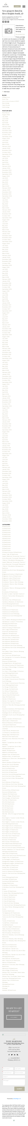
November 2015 (6, 354)
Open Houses (6, 105)
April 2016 (5, 344)
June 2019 (5, 271)
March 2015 (5, 370)
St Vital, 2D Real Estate (8, 899)
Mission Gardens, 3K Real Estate (11, 762)
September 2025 (7, 136)
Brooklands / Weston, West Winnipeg (12, 582)
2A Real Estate (6, 528)
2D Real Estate (6, 532)
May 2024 (5, 160)
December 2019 (6, 259)
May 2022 (5, 204)
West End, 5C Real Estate (9, 946)
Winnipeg (4, 982)
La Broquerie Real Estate (9, 725)
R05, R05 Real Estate (8, 804)
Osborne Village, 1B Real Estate (11, 796)
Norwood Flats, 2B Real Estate (10, 790)
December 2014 (6, 376)
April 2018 (5, 299)
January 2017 (6, 327)
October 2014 (6, 380)
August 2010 (5, 479)
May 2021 (5, 226)
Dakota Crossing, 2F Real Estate (11, 627)
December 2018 (6, 283)
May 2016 (5, 342)
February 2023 (6, 188)
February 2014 (6, 396)
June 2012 (5, 436)
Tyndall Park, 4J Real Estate (10, 923)
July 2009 (5, 505)
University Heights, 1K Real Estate (11, 927)
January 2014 (6, 398)
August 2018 (5, 291)
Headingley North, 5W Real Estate (11, 713)
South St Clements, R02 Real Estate (12, 871)
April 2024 (5, 162)
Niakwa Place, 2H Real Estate (10, 766)
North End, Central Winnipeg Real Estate (13, 774)
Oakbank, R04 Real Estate (9, 794)
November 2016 (6, 331)
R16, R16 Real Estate (7, 806)
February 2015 (6, 372)
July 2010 (5, 481)
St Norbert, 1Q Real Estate (9, 895)
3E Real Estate (6, 534)
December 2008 (7, 519)
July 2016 (5, 338)
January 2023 (6, 190)
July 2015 (5, 362)
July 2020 (5, 245)
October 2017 (6, 309)
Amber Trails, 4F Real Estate (10, 554)
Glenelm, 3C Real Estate (9, 699)
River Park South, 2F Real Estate (11, 833)
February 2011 (6, 467)
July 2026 (5, 117)
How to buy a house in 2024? (10, 101)
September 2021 (7, 218)
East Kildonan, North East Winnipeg (12, 645)
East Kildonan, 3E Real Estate (10, 643)
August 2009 (6, 503)
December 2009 (7, 495)
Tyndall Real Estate (7, 925)
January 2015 (6, 374)
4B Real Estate (6, 538)
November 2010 (6, 473)
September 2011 (6, 453)
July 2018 (4, 293)
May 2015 (5, 366)
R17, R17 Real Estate (7, 808)
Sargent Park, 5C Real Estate (10, 857)
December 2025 (7, 130)
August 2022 (6, 198)
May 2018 (5, 297)
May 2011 (4, 461)
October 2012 (6, 428)
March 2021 (5, 229)
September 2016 (7, 334)
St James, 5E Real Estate (9, 891)
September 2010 (7, 477)
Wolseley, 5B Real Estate (9, 990)
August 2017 (5, 313)
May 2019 (5, 273)
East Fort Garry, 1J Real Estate (10, 637)
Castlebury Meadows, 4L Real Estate (12, 602)
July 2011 (4, 457)
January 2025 (6, 148)
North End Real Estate (8, 768)
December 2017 (6, 305)
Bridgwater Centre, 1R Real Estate (11, 576)
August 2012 (5, 432)
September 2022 (7, 196)
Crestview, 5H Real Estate (9, 625)
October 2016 (6, 333)
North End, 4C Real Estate (9, 772)
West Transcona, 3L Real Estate (11, 960)
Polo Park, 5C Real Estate (9, 800)
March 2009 (5, 513)
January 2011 (5, 469)
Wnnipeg (4, 988)
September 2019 (7, 265)
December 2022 (6, 192)
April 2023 (5, 184)
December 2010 (6, 471)
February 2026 (6, 126)
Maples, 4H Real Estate (8, 750)
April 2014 (5, 392)
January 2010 (6, 493)
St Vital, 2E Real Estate (8, 901)
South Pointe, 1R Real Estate (10, 869)
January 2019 (6, 281)
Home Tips (5, 99)
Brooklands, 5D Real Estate (10, 592)
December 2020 (7, 235)
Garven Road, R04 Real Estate (10, 695)
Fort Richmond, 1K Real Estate (10, 677)
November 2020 (7, 237)
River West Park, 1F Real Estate (10, 836)
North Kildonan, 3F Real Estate (10, 782)
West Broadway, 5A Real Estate (11, 933)
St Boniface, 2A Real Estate (10, 885)
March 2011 (5, 465)
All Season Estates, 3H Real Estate (12, 552)
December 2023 (6, 170)
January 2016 (6, 350)
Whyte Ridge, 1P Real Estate (10, 970)
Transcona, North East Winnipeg (11, 915)
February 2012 (6, 444)
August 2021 (5, 220)
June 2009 (5, 507)
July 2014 (5, 386)
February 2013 (6, 420)
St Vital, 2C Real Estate (8, 897)
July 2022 (5, 200)
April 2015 (5, 368)
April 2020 (5, 251)
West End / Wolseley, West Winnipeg (12, 939)
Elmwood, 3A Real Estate (9, 661)
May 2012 (5, 438)
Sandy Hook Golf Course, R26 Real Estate (14, 855)
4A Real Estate (6, 536)
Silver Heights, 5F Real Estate (10, 865)
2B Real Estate (6, 530)
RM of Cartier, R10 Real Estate (10, 841)
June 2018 (5, 295)
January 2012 (6, 446)
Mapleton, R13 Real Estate (9, 752)
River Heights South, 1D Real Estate (15, 19)
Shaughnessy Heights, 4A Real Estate (12, 861)
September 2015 (7, 358)
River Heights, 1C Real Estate (10, 830)
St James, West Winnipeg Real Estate (12, 893)
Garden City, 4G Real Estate (10, 693)
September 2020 (7, 241)
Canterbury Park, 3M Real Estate (11, 600)
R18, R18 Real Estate (7, 810)
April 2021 (5, 227)
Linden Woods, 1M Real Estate (10, 730)
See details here (20, 34)
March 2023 (5, 186)
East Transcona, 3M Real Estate (11, 655)
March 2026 (5, 124)
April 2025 (5, 142)
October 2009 (6, 499)
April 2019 (5, 275)
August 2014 (5, 384)
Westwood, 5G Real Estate (10, 968)
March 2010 (5, 489)
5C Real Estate (6, 544)
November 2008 (7, 521)
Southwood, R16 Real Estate (10, 881)
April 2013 (5, 416)
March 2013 (5, 418)
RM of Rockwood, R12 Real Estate (11, 845)
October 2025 (6, 134)
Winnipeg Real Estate (8, 984)
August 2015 (5, 360)
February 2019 (6, 279)
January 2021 (6, 233)
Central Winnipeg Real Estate (10, 604)
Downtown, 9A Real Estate (9, 631)
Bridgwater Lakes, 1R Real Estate (11, 578)
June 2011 (5, 459)
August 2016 (5, 336)
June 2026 (5, 119)
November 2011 (6, 449)
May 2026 (5, 120)
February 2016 (6, 348)
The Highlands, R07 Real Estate (11, 913)
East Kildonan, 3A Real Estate (10, 639)
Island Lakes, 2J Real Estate (10, 721)
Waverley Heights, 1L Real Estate (11, 931)
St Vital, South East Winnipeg (10, 903)
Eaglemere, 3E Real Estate (9, 633)
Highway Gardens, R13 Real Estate (11, 719)
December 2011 (6, 447)
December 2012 (6, 424)
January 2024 (6, 168)
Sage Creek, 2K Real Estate (9, 853)
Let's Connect (13, 1017)
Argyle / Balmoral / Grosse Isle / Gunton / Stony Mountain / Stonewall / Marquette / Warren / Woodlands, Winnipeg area (13, 558)
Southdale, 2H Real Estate (9, 879)
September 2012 (7, 430)
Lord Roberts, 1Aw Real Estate (10, 732)
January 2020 (6, 257)
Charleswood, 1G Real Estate (10, 612)
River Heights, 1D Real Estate (10, 832)
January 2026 (6, 128)
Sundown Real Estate (8, 911)
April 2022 (5, 206)
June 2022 (5, 202)
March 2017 (5, 323)
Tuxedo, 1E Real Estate (8, 921)
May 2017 (5, 319)
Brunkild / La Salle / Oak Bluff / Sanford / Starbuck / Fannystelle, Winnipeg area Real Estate (13, 596)
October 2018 (6, 287)
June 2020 (5, 247)
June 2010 (5, 483)
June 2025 (5, 140)
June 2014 (5, 388)
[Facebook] (9, 1055)
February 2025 (6, 146)
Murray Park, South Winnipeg (10, 764)
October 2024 (6, 152)
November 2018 (6, 285)
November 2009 (7, 497)
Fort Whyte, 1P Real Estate (9, 691)
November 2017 (6, 307)
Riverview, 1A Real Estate (9, 839)
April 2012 (5, 440)
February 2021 (6, 231)
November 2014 (6, 378)
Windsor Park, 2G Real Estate (10, 980)
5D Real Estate (6, 546)
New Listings (5, 103)
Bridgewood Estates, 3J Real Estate (12, 574)
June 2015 (5, 364)
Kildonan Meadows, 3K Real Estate (12, 723)
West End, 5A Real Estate (9, 945)
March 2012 (5, 441)
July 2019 (5, 269)
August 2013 (5, 408)
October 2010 (6, 475)
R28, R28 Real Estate (8, 812)
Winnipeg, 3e (5, 986)
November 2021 (6, 214)
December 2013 (6, 400)
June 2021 (5, 224)
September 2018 (7, 289)
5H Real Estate (6, 548)
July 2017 (5, 315)
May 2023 (5, 182)
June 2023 (5, 180)
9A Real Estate (6, 550)
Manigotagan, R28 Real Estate (10, 734)
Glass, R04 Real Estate (8, 697)
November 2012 (6, 426)
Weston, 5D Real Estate (9, 962)
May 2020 (5, 249)
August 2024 (6, 156)
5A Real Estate (6, 542)
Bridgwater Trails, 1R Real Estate (11, 580)
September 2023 (7, 174)
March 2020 (5, 253)
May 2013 (5, 414)
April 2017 (5, 321)
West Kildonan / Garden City (10, 948)
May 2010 (5, 485)
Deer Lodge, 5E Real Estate (10, 629)
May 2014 (5, 390)
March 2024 (5, 164)
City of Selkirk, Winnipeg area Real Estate (13, 619)
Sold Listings (5, 107)
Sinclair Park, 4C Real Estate (10, 867)
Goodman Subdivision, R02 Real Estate (13, 709)
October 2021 (6, 216)
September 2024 (7, 154)
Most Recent (6, 113)
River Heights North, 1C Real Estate (12, 826)
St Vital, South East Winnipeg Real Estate (14, 905)
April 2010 (5, 487)
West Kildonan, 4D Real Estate (10, 958)
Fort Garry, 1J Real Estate (9, 675)
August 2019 (5, 267)
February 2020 (6, 255)
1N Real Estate (6, 526)
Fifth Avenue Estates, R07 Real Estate (13, 665)
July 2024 (5, 158)
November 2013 (6, 402)
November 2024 (7, 150)
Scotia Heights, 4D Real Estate (11, 859)
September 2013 (7, 406)
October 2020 (6, 239)
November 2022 (6, 194)
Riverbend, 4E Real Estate (9, 838)
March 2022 (5, 208)
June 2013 (5, 412)
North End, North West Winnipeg (11, 776)
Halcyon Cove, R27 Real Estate (11, 711)
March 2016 (5, 346)
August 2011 (5, 455)
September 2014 (7, 382)
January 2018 (6, 303)
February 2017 (6, 325)
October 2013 (6, 404)
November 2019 (6, 261)
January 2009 (6, 517)
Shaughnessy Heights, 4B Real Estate (12, 863)
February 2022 (6, 210)
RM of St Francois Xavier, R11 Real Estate (13, 847)
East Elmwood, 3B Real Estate (10, 635)
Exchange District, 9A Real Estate (11, 663)
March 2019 (5, 277)
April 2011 (4, 463)
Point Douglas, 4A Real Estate (10, 798)
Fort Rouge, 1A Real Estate (9, 687)
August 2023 (6, 176)
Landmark (5, 729)
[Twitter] (12, 1055)
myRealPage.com (17, 1098)
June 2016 (5, 340)
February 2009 (6, 515)
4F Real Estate (6, 540)
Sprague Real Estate (8, 883)
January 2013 (6, 422)
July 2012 (4, 434)
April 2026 (5, 122)
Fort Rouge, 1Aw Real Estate (10, 689)
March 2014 (5, 394)
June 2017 (5, 317)
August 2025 (6, 138)
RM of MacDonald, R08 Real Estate (12, 843)
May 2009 (5, 509)
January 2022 (6, 212)
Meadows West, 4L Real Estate (11, 756)
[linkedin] (15, 1055)
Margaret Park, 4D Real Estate (10, 754)
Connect (17, 6)
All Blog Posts (6, 97)
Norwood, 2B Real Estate (9, 792)
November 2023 (6, 172)
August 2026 (6, 115)
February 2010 (6, 491)
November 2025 (6, 132)
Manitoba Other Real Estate (10, 736)
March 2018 (5, 301)
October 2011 (6, 451)
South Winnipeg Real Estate (10, 877)
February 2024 (6, 166)
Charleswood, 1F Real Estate (10, 610)
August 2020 (6, 243)
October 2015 (6, 356)
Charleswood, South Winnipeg (10, 614)
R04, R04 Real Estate (8, 802)
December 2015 (6, 352)
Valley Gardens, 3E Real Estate (11, 929)
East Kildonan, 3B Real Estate (10, 641)
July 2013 (4, 410)
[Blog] (18, 1055)
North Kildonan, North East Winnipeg (12, 784)
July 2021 (4, 222)
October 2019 (6, 263)
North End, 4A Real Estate (9, 770)
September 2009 (7, 501)
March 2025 (5, 144)
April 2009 (5, 511)
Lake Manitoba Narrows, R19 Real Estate (13, 726)
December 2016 (6, 329)
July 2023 (5, 178)
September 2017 (7, 311)
